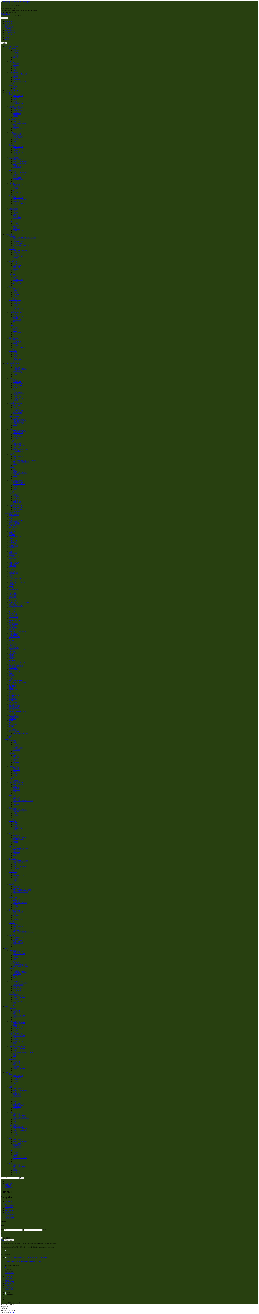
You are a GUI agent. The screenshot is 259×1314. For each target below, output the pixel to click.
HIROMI (16, 407)
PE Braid (12, 325)
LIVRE (11, 608)
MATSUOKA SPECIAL (21, 245)
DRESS (15, 116)
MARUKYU (13, 615)
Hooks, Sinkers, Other (12, 363)
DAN (15, 271)
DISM (11, 549)
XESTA (11, 720)
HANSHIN (12, 580)
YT (10, 728)
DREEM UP (17, 114)
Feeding (15, 52)
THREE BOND (14, 695)
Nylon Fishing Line (15, 300)
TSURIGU (12, 710)
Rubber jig (12, 821)
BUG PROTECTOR (16, 536)
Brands (7, 25)
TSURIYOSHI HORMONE (18, 711)
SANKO (12, 660)
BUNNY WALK (18, 1105)
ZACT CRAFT (14, 731)
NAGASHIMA (14, 633)
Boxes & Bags (9, 92)
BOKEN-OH (17, 1103)
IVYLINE (12, 591)
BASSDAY (17, 822)
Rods (6, 1006)
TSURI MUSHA (14, 706)
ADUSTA (16, 469)
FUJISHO (16, 762)
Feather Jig (12, 741)
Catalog (4, 43)
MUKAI (11, 629)
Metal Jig (12, 795)
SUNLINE (12, 686)
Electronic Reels (14, 963)
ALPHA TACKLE (19, 954)
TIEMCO (12, 697)
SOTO (11, 679)
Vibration (12, 923)
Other (15, 68)
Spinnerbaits (13, 872)
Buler (10, 378)
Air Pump (16, 63)
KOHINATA (13, 598)
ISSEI (15, 374)
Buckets (11, 132)
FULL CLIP (17, 192)
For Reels (12, 183)
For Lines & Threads (19, 81)
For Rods (12, 196)
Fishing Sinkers (14, 416)
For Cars (16, 56)
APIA (15, 101)
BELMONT (17, 134)
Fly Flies (11, 753)
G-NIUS (16, 959)
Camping (16, 50)
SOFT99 (12, 675)
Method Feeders (18, 451)
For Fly (15, 57)
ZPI (10, 737)
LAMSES (16, 1156)
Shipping (8, 29)
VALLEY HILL (14, 717)
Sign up (7, 39)
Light (14, 67)
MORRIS (12, 626)
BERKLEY (17, 263)
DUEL (15, 240)
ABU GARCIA (18, 96)
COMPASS (17, 1079)
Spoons (11, 884)
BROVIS (16, 917)
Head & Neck (13, 1125)
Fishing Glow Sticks (15, 404)
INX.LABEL (13, 587)
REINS (11, 655)
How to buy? (9, 23)
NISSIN (15, 975)
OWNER (16, 387)
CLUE (15, 775)
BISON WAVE (18, 136)
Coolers (11, 145)
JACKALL (12, 593)
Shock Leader (13, 338)
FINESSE (16, 216)
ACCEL (15, 495)
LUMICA (16, 409)
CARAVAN (13, 540)
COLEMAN (17, 1107)
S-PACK (12, 657)
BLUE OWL (17, 1094)
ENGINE (12, 555)
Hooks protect (13, 209)
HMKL (11, 584)
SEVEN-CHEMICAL (16, 666)
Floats (11, 429)
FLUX (11, 569)
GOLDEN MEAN (15, 578)
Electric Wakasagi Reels (20, 966)
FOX (14, 190)
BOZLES (16, 345)
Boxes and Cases (14, 119)
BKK (14, 1092)
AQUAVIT (16, 770)
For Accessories (14, 158)
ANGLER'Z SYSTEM (20, 892)
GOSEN (16, 258)
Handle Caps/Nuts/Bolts (20, 983)
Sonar (15, 70)
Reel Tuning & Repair (16, 981)
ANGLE (16, 99)
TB (10, 691)
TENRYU (12, 693)
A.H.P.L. (16, 939)
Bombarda (12, 365)
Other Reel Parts (18, 985)
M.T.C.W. (12, 611)
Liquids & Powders (11, 513)
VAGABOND (13, 715)
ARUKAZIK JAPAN (20, 250)
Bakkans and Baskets (16, 107)
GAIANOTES (13, 571)
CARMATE (13, 542)
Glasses (11, 1099)
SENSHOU (13, 664)
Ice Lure (11, 779)
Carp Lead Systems (19, 445)
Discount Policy (10, 32)
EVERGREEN (18, 189)
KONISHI (12, 600)
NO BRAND (13, 644)
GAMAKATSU (18, 152)
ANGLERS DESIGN (20, 161)
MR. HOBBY (13, 628)
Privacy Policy (9, 27)
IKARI (11, 586)
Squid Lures (13, 897)
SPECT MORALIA (15, 680)
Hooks (11, 455)
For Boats (16, 54)
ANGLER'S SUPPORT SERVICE (24, 238)
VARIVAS (12, 719)
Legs (10, 1138)
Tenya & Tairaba (14, 910)
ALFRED (16, 97)
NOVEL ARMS (14, 648)
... (13, 59)
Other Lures (13, 808)
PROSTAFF (13, 653)
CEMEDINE (13, 544)
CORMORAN (18, 919)
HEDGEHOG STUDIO (17, 582)
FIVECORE (13, 567)
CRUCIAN (16, 252)
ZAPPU (11, 735)
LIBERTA (12, 604)
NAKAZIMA (17, 413)
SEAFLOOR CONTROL (17, 662)
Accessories (12, 48)
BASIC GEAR (18, 103)
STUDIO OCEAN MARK (18, 682)
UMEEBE (12, 713)
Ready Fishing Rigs (15, 480)
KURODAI (17, 974)
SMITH (11, 673)
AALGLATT (17, 352)
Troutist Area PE (10, 1201)
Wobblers (12, 935)
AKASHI (16, 768)
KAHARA (12, 597)
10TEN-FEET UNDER (20, 848)
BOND (11, 533)
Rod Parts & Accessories (17, 1047)
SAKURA (12, 659)
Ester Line (12, 249)
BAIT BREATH (18, 422)
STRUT (11, 684)
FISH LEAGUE (14, 564)
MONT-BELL (13, 624)
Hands (11, 1112)
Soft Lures (12, 846)
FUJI (14, 1056)
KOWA (15, 1154)
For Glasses (12, 170)
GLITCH (12, 577)
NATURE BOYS (14, 637)
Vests (10, 1163)
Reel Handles (17, 988)
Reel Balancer (17, 986)
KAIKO (15, 400)
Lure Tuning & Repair (16, 782)
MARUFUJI (17, 283)
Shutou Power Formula (20, 733)
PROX (15, 977)
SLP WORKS (13, 669)
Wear (6, 1072)
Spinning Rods (13, 1059)
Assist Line (12, 236)
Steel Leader (13, 351)
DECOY (16, 314)
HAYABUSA (17, 243)
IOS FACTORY (14, 589)
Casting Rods (13, 1008)
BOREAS (16, 830)
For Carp (12, 274)
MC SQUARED (14, 620)
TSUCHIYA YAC (15, 702)
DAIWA (15, 112)
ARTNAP (16, 229)
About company (10, 21)
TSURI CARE (14, 704)
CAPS (15, 291)
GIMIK (11, 575)
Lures (6, 739)
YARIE (11, 726)
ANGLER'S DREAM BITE (22, 890)
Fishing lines (9, 234)
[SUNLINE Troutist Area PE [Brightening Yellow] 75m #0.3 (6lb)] (26, 1257)
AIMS (15, 1014)
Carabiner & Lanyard (20, 74)
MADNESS (13, 613)
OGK (15, 1043)
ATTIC (15, 742)
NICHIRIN (16, 322)
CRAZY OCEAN (19, 203)
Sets (10, 833)
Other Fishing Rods (15, 1021)
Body (10, 1087)
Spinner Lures (13, 859)
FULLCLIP (17, 178)
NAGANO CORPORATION (18, 631)
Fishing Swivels (18, 509)
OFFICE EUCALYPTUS (17, 649)
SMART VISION (14, 671)
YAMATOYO (13, 724)
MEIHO (15, 154)
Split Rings (16, 511)
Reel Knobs (17, 990)
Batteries (16, 65)
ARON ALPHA (14, 522)
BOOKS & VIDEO (11, 90)
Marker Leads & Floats (20, 449)
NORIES (12, 646)
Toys (14, 88)
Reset (2, 1240)
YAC (10, 722)
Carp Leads (16, 447)
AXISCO (16, 127)
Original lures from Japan (21, 2)
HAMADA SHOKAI (20, 369)
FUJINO (16, 296)
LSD (14, 1159)
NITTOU (12, 642)
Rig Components (14, 493)
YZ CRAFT (13, 730)
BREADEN (17, 201)
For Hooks (16, 79)
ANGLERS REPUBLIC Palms (23, 801)
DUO (15, 489)
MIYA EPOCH (18, 411)
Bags (10, 94)
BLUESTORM (18, 1145)
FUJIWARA (17, 360)
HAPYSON (17, 371)
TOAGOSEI (13, 699)
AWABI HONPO (14, 524)
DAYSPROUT (18, 256)
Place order (12, 1312)
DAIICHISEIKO (18, 110)
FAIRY (15, 761)
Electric (11, 61)
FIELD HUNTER (15, 558)
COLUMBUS (13, 546)
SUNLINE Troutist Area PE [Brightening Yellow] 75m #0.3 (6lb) (23, 1261)
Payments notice (10, 30)
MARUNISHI (13, 617)
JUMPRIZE (13, 595)
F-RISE (15, 817)
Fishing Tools (13, 72)
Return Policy (9, 34)
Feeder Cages (13, 391)
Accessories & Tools (11, 46)
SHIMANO (13, 668)
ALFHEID (16, 853)
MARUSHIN (13, 618)
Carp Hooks (17, 444)
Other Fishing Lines (15, 312)
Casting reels (13, 950)
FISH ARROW (14, 562)
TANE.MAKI (13, 689)
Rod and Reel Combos (16, 1034)
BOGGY (16, 500)
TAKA (11, 688)
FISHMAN (12, 566)
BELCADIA (13, 527)
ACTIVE (16, 223)
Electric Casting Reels (20, 965)
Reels (6, 948)
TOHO (11, 700)
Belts (10, 1074)
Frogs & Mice (13, 766)
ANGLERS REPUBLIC (21, 123)
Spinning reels (13, 994)
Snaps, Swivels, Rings (16, 506)
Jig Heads (12, 467)
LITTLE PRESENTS (16, 606)
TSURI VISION (14, 708)
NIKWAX (12, 640)
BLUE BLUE (17, 744)
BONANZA (13, 531)
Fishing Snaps (17, 507)
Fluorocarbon (13, 261)
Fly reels (11, 968)
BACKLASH (17, 128)
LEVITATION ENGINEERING (19, 602)
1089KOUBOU (18, 937)
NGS (10, 638)
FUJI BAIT (16, 294)
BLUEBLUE (17, 828)
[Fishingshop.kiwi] (7, 2)
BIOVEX (16, 826)
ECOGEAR (13, 553)
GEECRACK (13, 573)
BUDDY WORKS (19, 174)
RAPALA (16, 781)
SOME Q (12, 677)
